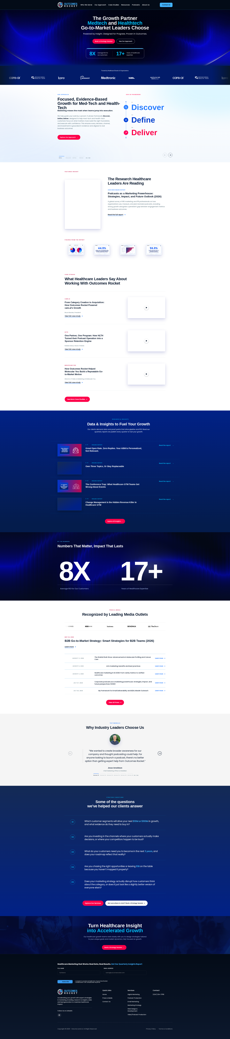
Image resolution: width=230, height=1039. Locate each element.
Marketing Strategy (134, 1005)
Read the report (166, 445)
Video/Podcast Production (137, 1015)
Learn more (160, 658)
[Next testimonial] (160, 753)
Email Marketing (133, 1002)
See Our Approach (125, 41)
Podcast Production (135, 998)
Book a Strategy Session (103, 41)
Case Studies (113, 5)
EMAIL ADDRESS (108, 968)
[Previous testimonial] (70, 753)
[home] (67, 4)
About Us (146, 5)
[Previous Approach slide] (165, 155)
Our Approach (100, 5)
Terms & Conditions (165, 1029)
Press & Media (107, 998)
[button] (86, 5)
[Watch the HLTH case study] (146, 340)
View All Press (115, 702)
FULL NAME (61, 968)
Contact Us (166, 5)
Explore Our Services (93, 903)
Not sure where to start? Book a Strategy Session (126, 903)
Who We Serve (86, 5)
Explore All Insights (115, 521)
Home (104, 994)
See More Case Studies (77, 399)
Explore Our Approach (69, 137)
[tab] (61, 158)
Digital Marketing (134, 994)
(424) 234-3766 (158, 994)
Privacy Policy (151, 1029)
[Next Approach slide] (170, 155)
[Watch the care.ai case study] (146, 307)
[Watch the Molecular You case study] (146, 374)
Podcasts (136, 5)
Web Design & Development (132, 1010)
